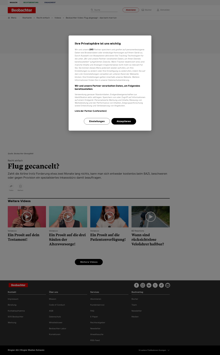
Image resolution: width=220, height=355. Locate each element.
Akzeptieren (124, 121)
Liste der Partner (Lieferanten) (91, 111)
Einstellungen (97, 121)
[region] (110, 83)
